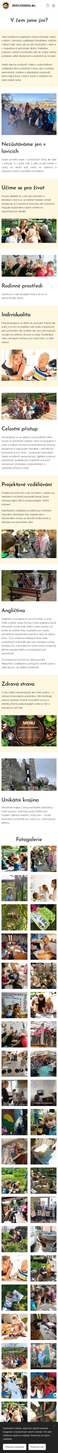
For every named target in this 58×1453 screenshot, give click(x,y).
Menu (54, 6)
